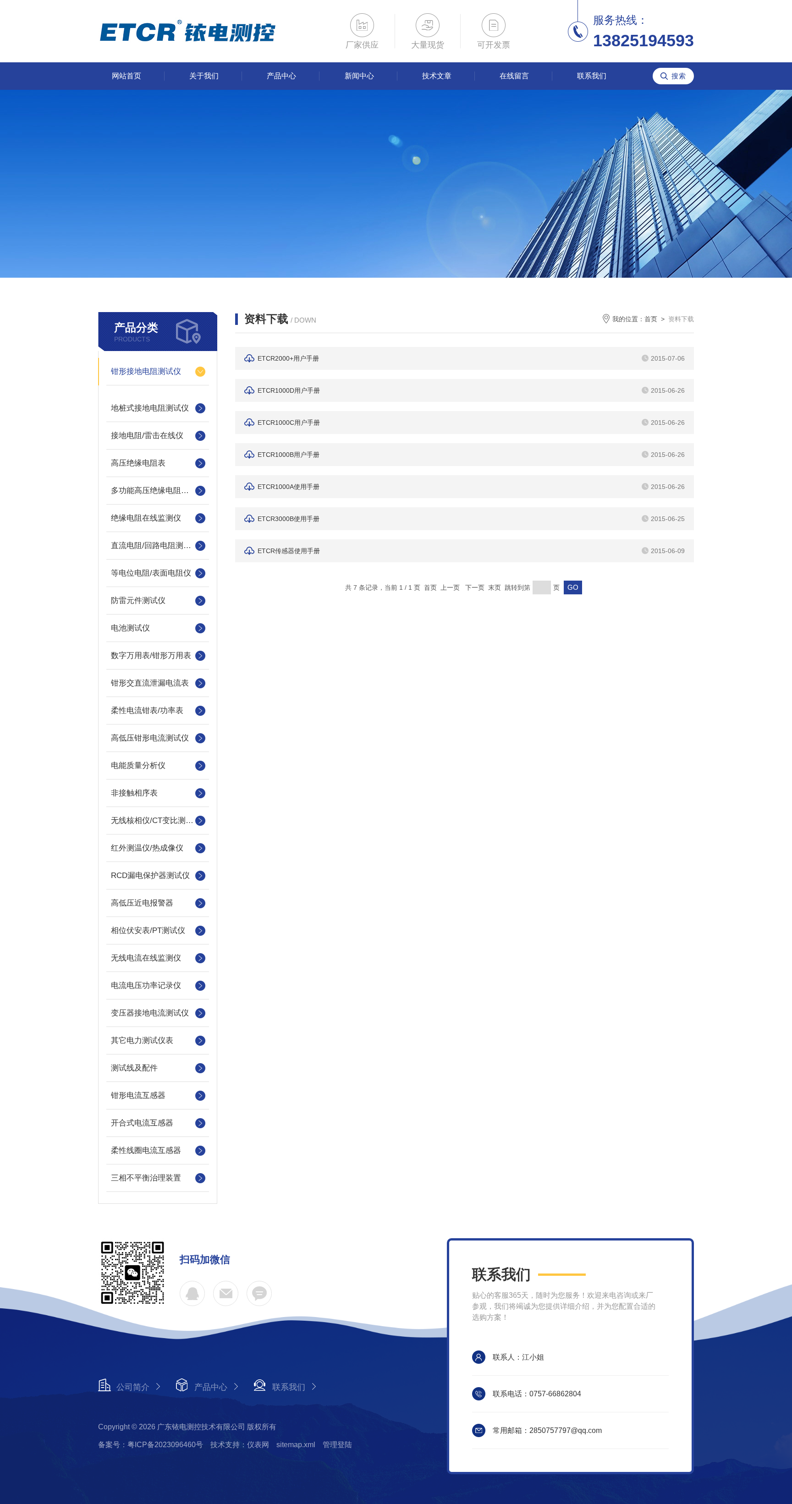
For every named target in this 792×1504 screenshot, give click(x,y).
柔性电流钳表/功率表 (147, 710)
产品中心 (281, 76)
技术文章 (436, 76)
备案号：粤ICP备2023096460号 (150, 1445)
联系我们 (591, 76)
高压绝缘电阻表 (138, 463)
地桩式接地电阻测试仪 (150, 408)
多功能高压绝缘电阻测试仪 (157, 490)
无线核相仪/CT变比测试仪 (156, 820)
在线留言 (514, 76)
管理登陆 (337, 1445)
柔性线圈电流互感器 (146, 1150)
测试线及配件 (134, 1068)
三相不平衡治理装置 (146, 1178)
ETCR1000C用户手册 (289, 422)
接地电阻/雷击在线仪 (147, 435)
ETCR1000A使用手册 (288, 486)
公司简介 (132, 1387)
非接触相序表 (134, 793)
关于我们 (204, 76)
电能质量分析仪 (138, 765)
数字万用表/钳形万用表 (151, 655)
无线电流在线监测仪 (146, 958)
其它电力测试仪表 (142, 1040)
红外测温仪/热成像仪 (147, 848)
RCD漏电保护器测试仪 (150, 875)
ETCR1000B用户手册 (288, 454)
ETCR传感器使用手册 (289, 550)
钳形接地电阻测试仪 (146, 371)
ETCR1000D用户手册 (289, 390)
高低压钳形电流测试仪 (150, 738)
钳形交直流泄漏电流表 (150, 683)
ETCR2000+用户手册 (288, 358)
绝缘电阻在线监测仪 (146, 518)
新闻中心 (359, 76)
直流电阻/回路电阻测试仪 (155, 545)
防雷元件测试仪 (138, 600)
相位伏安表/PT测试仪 (148, 930)
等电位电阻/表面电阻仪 (151, 573)
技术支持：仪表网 (239, 1445)
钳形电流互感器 (138, 1095)
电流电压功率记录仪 (146, 985)
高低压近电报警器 (142, 903)
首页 (650, 319)
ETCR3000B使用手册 (288, 518)
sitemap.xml (295, 1445)
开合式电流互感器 (142, 1123)
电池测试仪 (130, 628)
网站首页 (126, 76)
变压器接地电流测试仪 (150, 1013)
